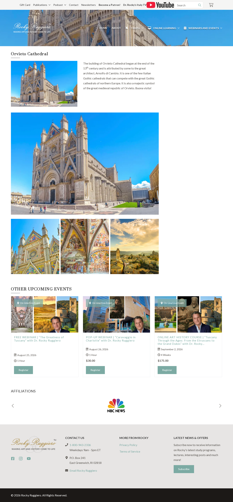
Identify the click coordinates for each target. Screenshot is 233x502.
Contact (73, 4)
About (116, 27)
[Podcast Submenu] (64, 5)
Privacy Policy (128, 445)
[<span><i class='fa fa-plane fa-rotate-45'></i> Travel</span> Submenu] (141, 28)
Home (103, 27)
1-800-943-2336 (80, 445)
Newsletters (88, 4)
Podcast (58, 4)
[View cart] (211, 5)
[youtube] (29, 458)
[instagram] (21, 458)
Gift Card (25, 4)
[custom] (13, 458)
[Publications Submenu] (48, 5)
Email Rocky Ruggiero (83, 470)
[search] (199, 5)
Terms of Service (129, 451)
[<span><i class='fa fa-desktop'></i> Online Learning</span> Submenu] (177, 28)
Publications (40, 4)
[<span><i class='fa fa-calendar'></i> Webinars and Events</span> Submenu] (220, 28)
